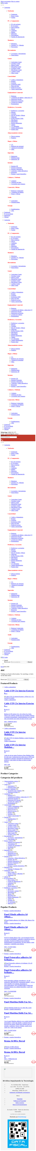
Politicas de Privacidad (20, 1101)
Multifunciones (15, 158)
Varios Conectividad (13, 815)
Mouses (13, 112)
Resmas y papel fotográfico (18, 174)
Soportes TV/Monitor (14, 869)
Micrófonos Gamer (16, 70)
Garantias (19, 1099)
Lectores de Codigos (13, 801)
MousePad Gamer (16, 66)
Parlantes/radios (15, 202)
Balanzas (14, 96)
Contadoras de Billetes (17, 192)
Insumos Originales (16, 167)
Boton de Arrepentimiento (20, 1104)
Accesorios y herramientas (18, 53)
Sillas (13, 149)
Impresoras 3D (15, 159)
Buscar (30, 662)
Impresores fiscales (16, 99)
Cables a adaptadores (10, 687)
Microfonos (11, 892)
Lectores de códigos (16, 102)
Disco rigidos (11, 880)
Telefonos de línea (16, 182)
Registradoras (15, 104)
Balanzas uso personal (17, 146)
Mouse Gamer (15, 65)
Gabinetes (14, 30)
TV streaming (11, 902)
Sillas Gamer (14, 73)
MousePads (14, 121)
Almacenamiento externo (11, 781)
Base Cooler (11, 872)
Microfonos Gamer (13, 828)
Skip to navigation (6, 1)
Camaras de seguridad (14, 845)
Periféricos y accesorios (10, 887)
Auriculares (14, 200)
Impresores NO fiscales (14, 800)
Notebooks (14, 14)
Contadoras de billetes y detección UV (21, 97)
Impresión (7, 850)
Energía (6, 817)
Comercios (7, 794)
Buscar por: (7, 662)
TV (12, 144)
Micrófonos (14, 120)
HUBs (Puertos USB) (17, 118)
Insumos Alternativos (17, 169)
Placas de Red (15, 86)
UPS (12, 210)
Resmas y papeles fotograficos (16, 866)
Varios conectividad (16, 89)
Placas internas (15, 27)
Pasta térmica (14, 55)
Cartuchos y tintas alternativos (19, 171)
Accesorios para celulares (18, 184)
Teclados (13, 114)
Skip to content (15, 1)
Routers (13, 81)
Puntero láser (14, 129)
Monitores (14, 43)
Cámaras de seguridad (17, 148)
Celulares (13, 181)
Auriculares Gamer (16, 62)
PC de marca (14, 26)
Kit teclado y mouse (13, 891)
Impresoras (14, 156)
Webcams (14, 117)
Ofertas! (6, 217)
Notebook (10, 875)
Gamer (6, 822)
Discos (13, 29)
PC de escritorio (8, 214)
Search (6, 660)
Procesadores (14, 35)
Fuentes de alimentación (17, 37)
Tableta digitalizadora (17, 128)
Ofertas (6, 877)
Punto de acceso (12, 811)
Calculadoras (11, 844)
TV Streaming (15, 126)
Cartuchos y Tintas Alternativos (16, 858)
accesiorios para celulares (15, 790)
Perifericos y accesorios (17, 110)
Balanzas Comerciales (17, 190)
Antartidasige (22, 1117)
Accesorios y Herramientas (15, 837)
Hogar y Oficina (15, 194)
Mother (13, 32)
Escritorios (11, 847)
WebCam (10, 903)
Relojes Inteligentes (16, 123)
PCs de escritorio (16, 24)
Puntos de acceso (16, 87)
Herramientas (8, 836)
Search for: (4, 435)
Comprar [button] (33, 724)
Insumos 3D (14, 166)
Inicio (2, 666)
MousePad (11, 895)
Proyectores (14, 47)
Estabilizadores (15, 209)
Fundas (13, 17)
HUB (9, 889)
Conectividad (8, 805)
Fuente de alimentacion (14, 881)
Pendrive (13, 138)
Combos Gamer (15, 71)
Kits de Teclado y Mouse (18, 115)
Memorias (14, 33)
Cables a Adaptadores (17, 80)
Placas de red (11, 809)
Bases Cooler (15, 16)
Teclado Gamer (12, 834)
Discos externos (15, 136)
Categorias (7, 7)
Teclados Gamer (15, 63)
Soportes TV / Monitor (17, 45)
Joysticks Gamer (15, 68)
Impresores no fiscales (17, 100)
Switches (13, 83)
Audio (6, 784)
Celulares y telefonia (9, 789)
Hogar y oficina (8, 841)
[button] (18, 1096)
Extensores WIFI (16, 84)
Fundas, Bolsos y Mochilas (15, 873)
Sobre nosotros (20, 1102)
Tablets (13, 124)
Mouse (9, 894)
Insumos (6, 856)
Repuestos (14, 172)
